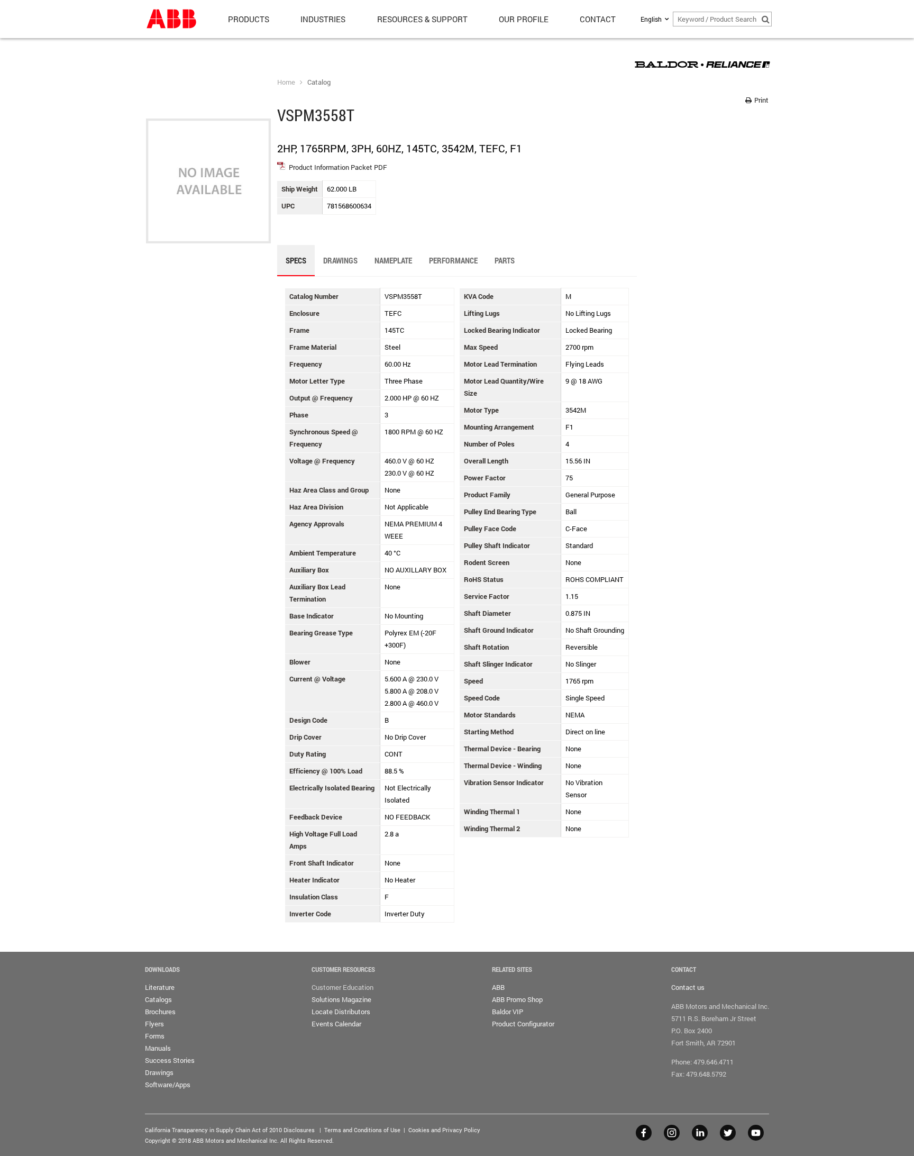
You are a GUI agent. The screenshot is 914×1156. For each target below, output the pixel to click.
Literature (160, 987)
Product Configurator (523, 1023)
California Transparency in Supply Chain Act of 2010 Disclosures (230, 1130)
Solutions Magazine (341, 999)
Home (286, 82)
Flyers (154, 1023)
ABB (498, 987)
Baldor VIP (507, 1011)
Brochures (160, 1011)
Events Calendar (336, 1023)
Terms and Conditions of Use (362, 1130)
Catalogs (158, 999)
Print (761, 100)
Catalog (319, 82)
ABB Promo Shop (517, 999)
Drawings (159, 1072)
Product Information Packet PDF (338, 167)
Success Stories (170, 1060)
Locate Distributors (341, 1011)
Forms (154, 1036)
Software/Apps (167, 1084)
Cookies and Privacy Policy (444, 1130)
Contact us (688, 987)
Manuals (158, 1048)
